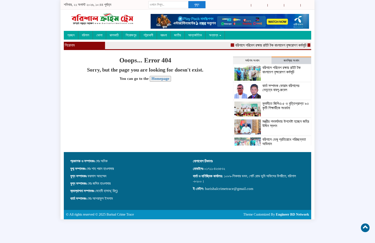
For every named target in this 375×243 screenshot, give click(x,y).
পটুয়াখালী (148, 35)
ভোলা (99, 35)
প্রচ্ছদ (71, 35)
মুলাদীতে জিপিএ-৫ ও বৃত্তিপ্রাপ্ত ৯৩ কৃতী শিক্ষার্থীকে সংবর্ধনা (285, 105)
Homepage (160, 78)
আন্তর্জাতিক (195, 35)
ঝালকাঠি (114, 35)
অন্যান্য (214, 35)
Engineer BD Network (292, 214)
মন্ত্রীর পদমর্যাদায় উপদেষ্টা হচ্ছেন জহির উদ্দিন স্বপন (285, 123)
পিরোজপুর (131, 35)
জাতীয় (177, 35)
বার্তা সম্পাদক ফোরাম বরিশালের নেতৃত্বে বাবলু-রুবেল (280, 88)
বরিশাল (85, 35)
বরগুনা (163, 35)
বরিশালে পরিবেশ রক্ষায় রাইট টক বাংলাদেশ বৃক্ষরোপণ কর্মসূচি (267, 45)
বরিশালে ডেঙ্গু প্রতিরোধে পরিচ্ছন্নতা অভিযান (284, 141)
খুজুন (196, 4)
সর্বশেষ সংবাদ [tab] (252, 60)
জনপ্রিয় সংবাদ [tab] (291, 60)
